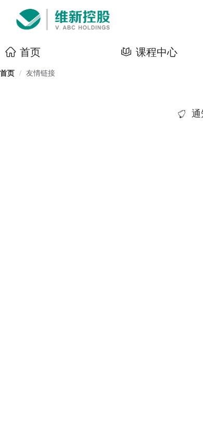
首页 (7, 73)
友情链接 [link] (40, 73)
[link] (7, 73)
